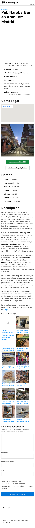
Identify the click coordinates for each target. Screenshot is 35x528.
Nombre (4, 452)
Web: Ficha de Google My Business (17, 168)
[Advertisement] (17, 43)
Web (2, 470)
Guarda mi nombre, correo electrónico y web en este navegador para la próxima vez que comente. (17, 485)
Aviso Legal (6, 507)
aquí (6, 310)
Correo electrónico (9, 461)
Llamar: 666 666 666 (17, 162)
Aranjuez (4, 9)
